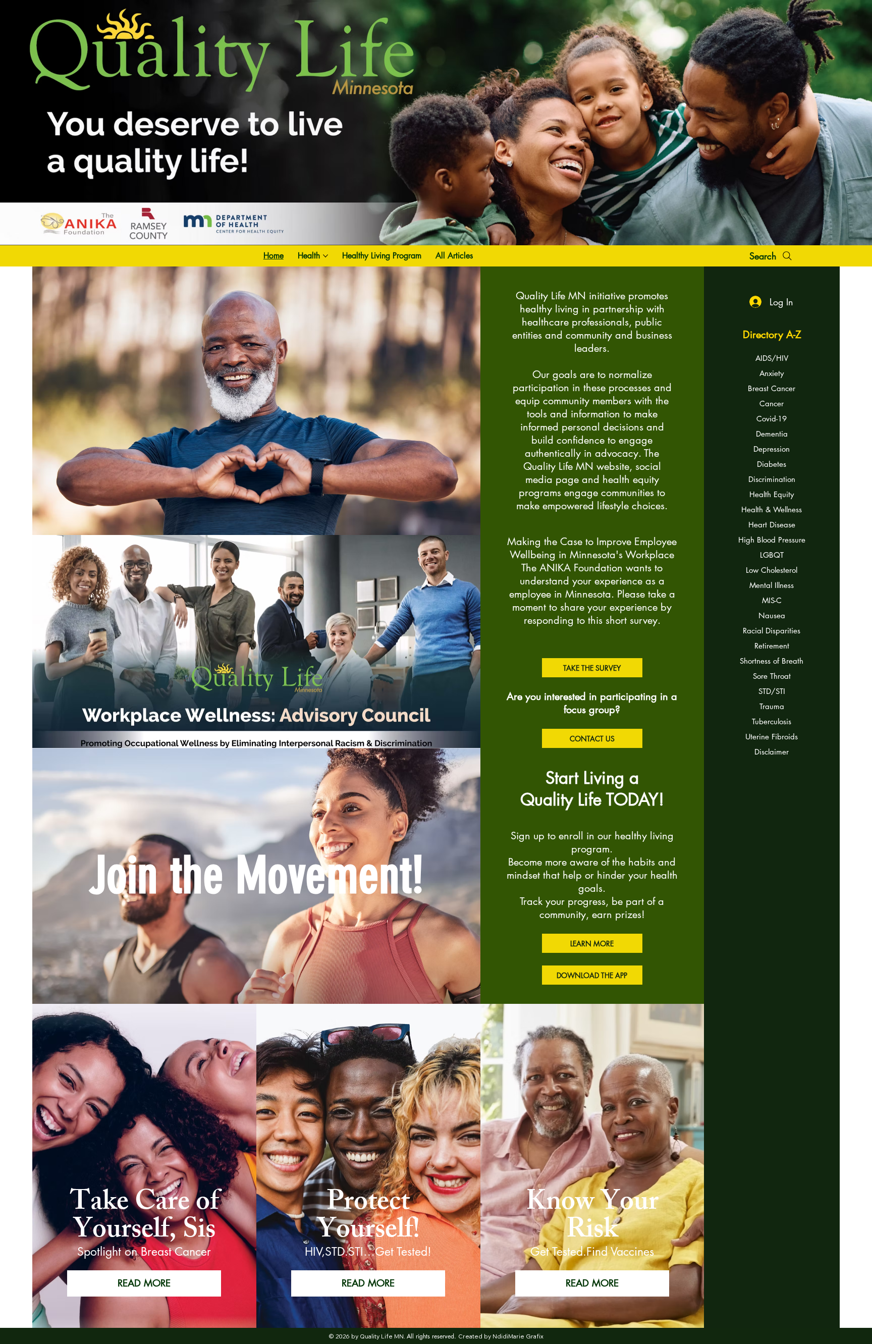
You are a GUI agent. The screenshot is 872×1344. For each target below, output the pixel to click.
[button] (592, 1283)
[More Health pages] (325, 255)
